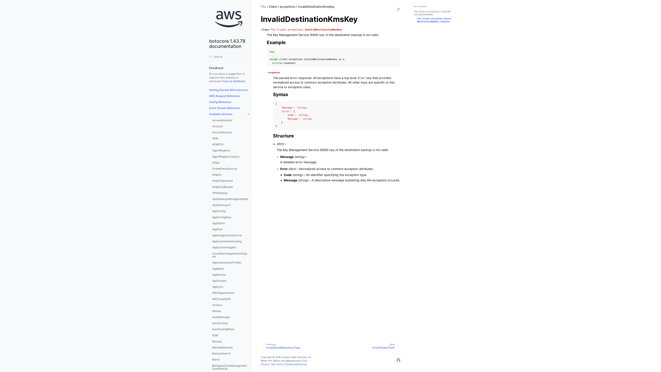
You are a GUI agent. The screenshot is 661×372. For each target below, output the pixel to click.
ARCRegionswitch (223, 292)
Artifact (217, 305)
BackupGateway (222, 347)
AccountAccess (222, 132)
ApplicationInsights (224, 247)
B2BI (215, 335)
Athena (216, 311)
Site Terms (277, 364)
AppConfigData (221, 217)
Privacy (265, 364)
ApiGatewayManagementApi (230, 199)
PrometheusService (224, 168)
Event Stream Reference (224, 108)
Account (217, 126)
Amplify (217, 174)
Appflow (217, 229)
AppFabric (218, 223)
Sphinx (276, 360)
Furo (304, 360)
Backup (217, 341)
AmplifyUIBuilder (222, 187)
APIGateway (220, 193)
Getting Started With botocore (228, 90)
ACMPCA (217, 144)
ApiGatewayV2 (221, 205)
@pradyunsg (293, 360)
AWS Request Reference (224, 96)
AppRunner (219, 274)
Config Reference (220, 102)
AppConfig (218, 211)
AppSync (217, 286)
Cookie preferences (296, 364)
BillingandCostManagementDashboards (229, 367)
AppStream (219, 280)
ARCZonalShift (221, 299)
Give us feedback (234, 81)
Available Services (220, 114)
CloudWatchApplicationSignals (229, 255)
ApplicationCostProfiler (227, 262)
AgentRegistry (221, 150)
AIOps (216, 162)
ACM (215, 138)
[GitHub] (398, 360)
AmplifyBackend (222, 180)
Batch (216, 359)
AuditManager (221, 317)
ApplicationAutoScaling (227, 241)
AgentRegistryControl (225, 156)
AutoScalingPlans (223, 329)
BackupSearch (221, 353)
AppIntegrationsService (227, 235)
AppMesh (218, 268)
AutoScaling (219, 323)
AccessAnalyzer (222, 120)
